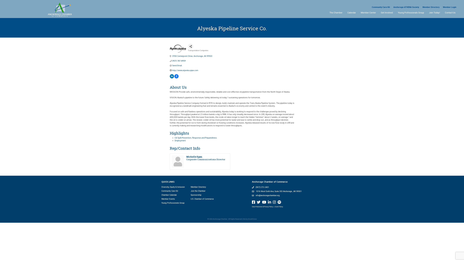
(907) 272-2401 (262, 187)
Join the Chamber (198, 191)
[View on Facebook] (176, 77)
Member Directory (431, 7)
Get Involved (387, 12)
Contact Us (450, 12)
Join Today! (434, 12)
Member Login (449, 7)
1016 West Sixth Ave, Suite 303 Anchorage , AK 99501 (279, 191)
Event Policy (279, 207)
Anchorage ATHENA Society (406, 7)
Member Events (168, 199)
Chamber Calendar (169, 195)
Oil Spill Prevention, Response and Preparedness (196, 138)
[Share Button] (190, 46)
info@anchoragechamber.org (268, 195)
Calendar (351, 12)
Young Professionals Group (411, 12)
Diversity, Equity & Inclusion (173, 187)
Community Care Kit (381, 7)
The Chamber (335, 12)
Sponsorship (196, 195)
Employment (180, 140)
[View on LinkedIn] (172, 77)
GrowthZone (252, 219)
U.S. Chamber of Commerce (202, 199)
